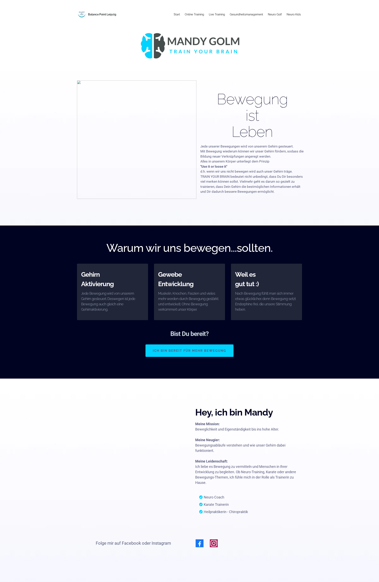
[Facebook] (199, 543)
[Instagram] (214, 543)
